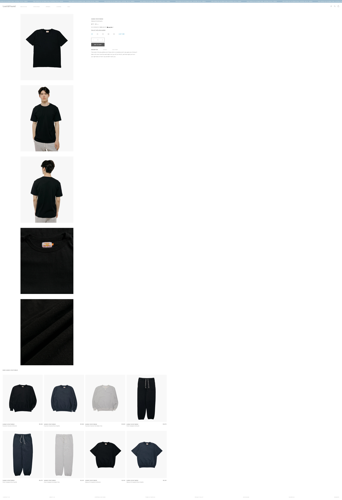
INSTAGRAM (246, 497)
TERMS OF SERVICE (150, 497)
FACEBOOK (291, 497)
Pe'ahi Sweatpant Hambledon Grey (52, 482)
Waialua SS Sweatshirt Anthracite (92, 482)
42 (97, 34)
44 (103, 34)
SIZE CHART (115, 49)
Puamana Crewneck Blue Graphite (52, 426)
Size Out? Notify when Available (98, 30)
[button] (36, 6)
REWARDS (336, 497)
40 (92, 34)
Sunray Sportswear (97, 19)
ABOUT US (52, 497)
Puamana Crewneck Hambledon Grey (93, 426)
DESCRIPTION (94, 49)
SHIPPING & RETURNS (100, 497)
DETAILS (105, 49)
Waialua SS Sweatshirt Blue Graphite (135, 482)
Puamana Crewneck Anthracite (10, 426)
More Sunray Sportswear (10, 370)
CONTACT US (6, 497)
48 (114, 34)
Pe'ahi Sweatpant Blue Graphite (10, 482)
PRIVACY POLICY (199, 497)
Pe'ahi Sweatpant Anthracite (133, 426)
